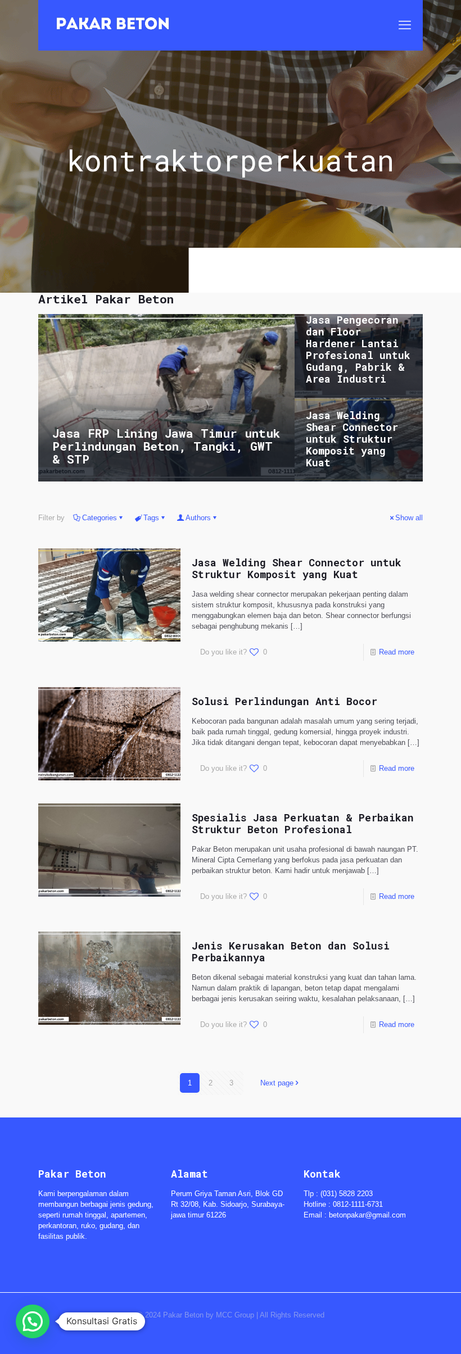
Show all (409, 518)
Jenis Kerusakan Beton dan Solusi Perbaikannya (291, 951)
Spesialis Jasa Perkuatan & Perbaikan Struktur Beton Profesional (303, 823)
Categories (99, 518)
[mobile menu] (404, 25)
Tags (151, 518)
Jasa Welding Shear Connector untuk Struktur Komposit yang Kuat (352, 438)
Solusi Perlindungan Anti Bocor (284, 701)
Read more (396, 652)
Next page (276, 1083)
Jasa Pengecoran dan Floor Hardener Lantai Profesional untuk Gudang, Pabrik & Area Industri (358, 349)
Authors (198, 518)
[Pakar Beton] (112, 25)
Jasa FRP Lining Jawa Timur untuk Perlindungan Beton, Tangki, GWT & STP (166, 446)
